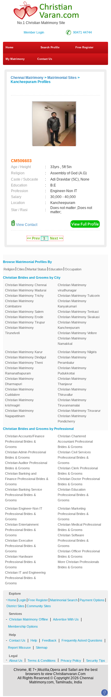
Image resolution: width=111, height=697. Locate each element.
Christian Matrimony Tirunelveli (19, 330)
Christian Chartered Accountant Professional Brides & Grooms (75, 441)
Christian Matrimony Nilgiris (77, 352)
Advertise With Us (66, 619)
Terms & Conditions (42, 660)
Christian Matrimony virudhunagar (72, 287)
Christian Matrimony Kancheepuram (72, 324)
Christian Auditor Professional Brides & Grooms (26, 465)
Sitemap (41, 647)
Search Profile (50, 47)
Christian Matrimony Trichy (24, 295)
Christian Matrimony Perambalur (72, 359)
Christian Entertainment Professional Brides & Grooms (21, 530)
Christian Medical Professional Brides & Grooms (79, 527)
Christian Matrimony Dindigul (25, 357)
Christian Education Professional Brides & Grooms (73, 495)
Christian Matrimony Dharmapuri (19, 381)
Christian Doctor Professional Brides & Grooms (79, 481)
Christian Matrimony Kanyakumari (72, 303)
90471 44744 (82, 32)
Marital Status (36, 269)
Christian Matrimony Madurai (25, 290)
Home (9, 47)
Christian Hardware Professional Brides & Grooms (20, 562)
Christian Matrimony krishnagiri (19, 402)
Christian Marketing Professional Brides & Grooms (73, 514)
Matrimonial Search (64, 600)
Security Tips (95, 660)
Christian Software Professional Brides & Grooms (73, 540)
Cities (21, 269)
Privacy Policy (71, 660)
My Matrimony (15, 59)
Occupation (73, 269)
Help (33, 640)
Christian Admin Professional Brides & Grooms (25, 454)
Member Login (34, 32)
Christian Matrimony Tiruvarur (79, 410)
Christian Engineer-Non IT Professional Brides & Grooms (23, 514)
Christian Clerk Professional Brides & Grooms (78, 470)
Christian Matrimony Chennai (25, 285)
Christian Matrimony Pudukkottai (72, 370)
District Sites (16, 606)
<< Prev (33, 238)
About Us (15, 660)
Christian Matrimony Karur (24, 352)
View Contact (26, 225)
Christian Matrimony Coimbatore (19, 303)
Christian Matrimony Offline (28, 619)
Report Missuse (19, 647)
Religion (9, 269)
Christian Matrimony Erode (24, 317)
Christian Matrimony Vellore (77, 333)
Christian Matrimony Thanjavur (72, 381)
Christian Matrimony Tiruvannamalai (72, 402)
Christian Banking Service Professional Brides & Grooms (23, 495)
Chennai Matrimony (27, 78)
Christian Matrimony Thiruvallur (72, 391)
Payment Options (92, 600)
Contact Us (44, 59)
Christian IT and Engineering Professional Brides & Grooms (25, 578)
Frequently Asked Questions (82, 640)
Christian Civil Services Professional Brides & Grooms (74, 457)
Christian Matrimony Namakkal (72, 340)
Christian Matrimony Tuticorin (79, 295)
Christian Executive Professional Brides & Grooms (20, 546)
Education (56, 269)
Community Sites (39, 606)
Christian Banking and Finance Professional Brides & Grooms (26, 479)
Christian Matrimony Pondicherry (72, 418)
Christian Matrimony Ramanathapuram (19, 370)
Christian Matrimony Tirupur (25, 322)
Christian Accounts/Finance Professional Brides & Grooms (24, 441)
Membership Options (23, 626)
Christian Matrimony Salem (24, 311)
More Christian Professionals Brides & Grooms (78, 564)
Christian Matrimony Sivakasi (78, 317)
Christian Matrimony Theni (24, 362)
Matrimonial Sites (62, 78)
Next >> (56, 238)
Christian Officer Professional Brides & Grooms (79, 553)
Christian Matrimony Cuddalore (19, 391)
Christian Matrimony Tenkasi (78, 311)
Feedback (49, 640)
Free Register (84, 47)
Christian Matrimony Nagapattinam (19, 413)
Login (22, 600)
